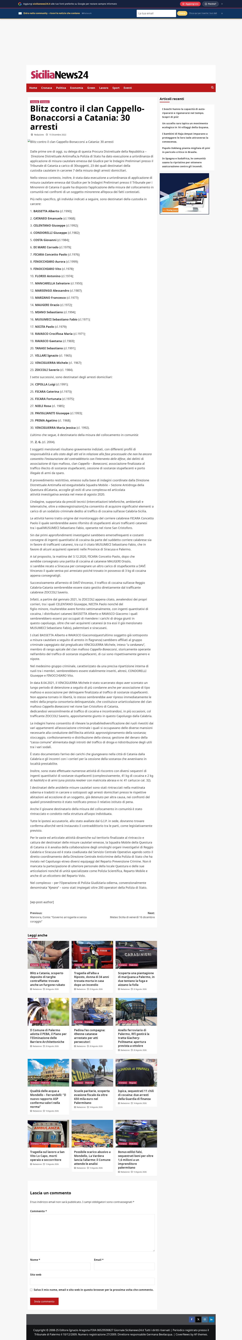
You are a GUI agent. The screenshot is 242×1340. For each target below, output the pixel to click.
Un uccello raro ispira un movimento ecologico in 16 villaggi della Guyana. (185, 125)
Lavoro (103, 88)
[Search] (212, 87)
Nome (35, 1260)
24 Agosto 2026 (52, 989)
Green (91, 88)
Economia (76, 88)
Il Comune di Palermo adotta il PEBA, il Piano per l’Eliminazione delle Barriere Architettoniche (48, 1036)
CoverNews (183, 1334)
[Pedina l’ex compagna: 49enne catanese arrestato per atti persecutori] (92, 1012)
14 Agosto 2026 (52, 1111)
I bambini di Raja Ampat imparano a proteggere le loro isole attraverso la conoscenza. (185, 137)
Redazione (39, 134)
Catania (34, 102)
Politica (61, 88)
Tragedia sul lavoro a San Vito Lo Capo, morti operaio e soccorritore (47, 1156)
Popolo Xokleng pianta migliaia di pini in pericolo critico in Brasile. (186, 150)
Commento (38, 1211)
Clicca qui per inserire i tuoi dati (203, 13)
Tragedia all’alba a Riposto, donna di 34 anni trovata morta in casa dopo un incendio (91, 979)
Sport (116, 88)
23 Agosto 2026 (96, 989)
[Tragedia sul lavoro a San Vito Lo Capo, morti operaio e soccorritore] (48, 1134)
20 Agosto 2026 (52, 1046)
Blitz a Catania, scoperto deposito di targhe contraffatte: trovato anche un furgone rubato (47, 979)
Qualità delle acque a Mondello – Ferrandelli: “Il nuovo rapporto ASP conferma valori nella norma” (48, 1098)
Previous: (58, 917)
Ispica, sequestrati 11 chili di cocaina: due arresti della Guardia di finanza (136, 1095)
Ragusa (132, 1082)
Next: (132, 915)
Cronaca (46, 88)
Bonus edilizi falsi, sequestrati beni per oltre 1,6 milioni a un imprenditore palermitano (135, 1159)
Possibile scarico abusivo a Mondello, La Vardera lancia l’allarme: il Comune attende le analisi (92, 1157)
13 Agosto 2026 (52, 1164)
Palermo (133, 965)
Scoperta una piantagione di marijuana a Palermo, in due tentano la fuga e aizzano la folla (136, 979)
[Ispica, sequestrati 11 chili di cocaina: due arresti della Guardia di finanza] (136, 1073)
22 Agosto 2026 (140, 989)
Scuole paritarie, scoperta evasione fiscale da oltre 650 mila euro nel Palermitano (92, 1097)
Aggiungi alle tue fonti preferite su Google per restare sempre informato (70, 3)
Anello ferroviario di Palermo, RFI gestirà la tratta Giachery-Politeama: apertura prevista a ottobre (133, 1038)
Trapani (44, 1143)
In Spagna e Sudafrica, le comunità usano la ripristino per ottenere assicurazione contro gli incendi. (184, 162)
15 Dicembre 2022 (57, 134)
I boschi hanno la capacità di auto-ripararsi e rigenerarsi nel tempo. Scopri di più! (183, 112)
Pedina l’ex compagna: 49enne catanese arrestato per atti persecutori (89, 1036)
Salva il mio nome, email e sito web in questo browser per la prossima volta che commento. (94, 1290)
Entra (182, 13)
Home (33, 88)
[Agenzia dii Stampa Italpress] (184, 193)
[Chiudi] (222, 4)
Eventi (128, 88)
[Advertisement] (121, 42)
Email (99, 1260)
